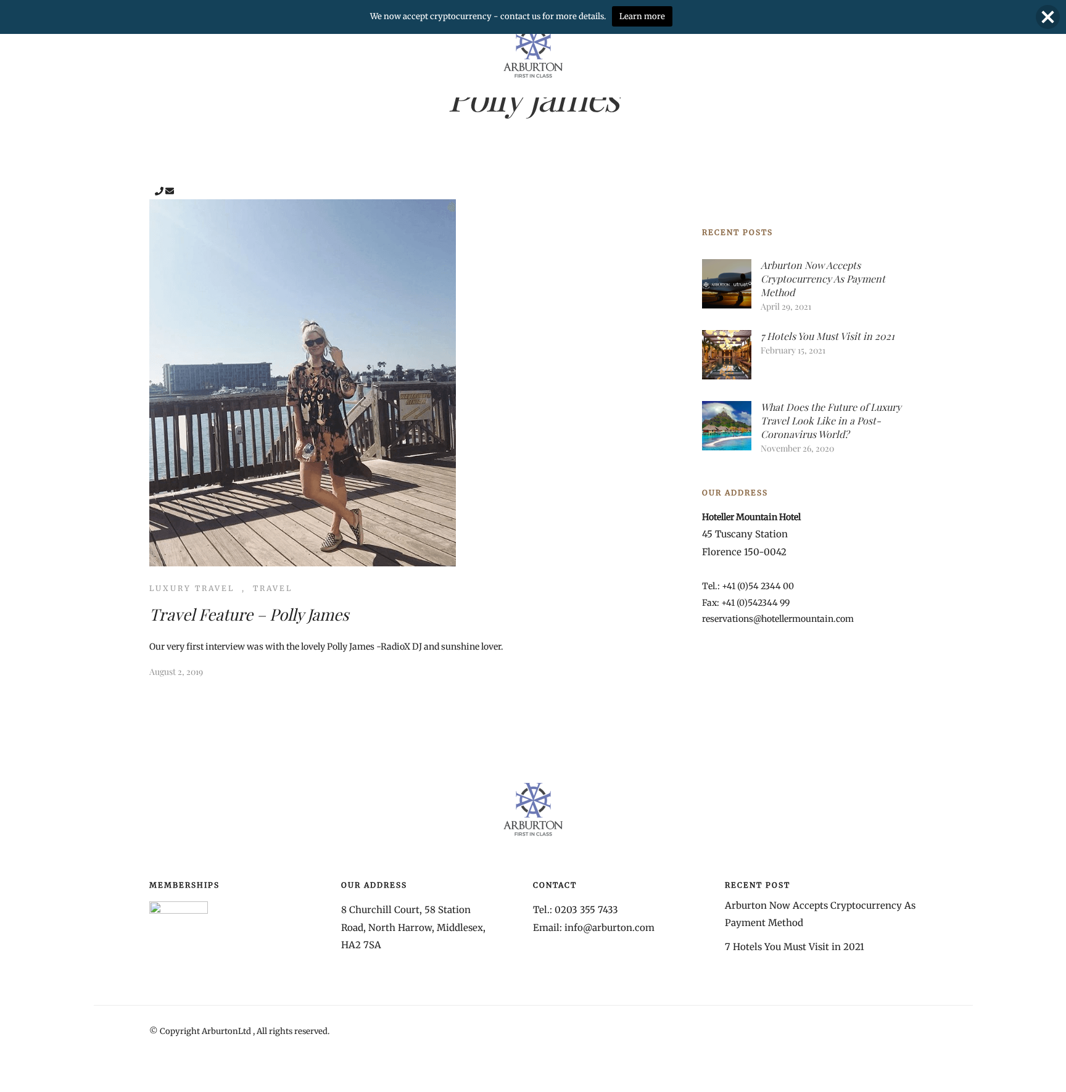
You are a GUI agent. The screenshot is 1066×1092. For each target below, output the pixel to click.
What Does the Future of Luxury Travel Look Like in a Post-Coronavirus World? (831, 420)
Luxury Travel (191, 588)
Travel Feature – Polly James (249, 614)
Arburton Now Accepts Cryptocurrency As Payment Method (823, 279)
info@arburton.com (609, 927)
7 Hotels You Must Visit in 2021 (828, 335)
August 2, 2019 (176, 671)
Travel (272, 588)
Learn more (642, 16)
